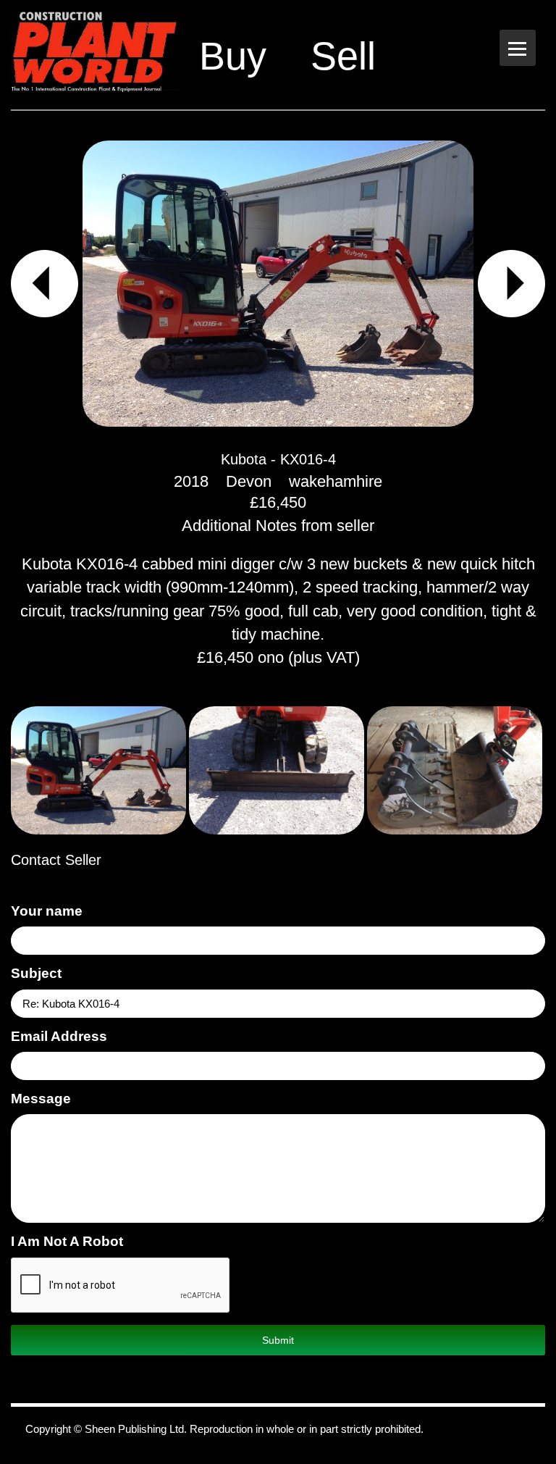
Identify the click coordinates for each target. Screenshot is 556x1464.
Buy (232, 56)
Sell (343, 56)
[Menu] (518, 48)
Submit (278, 1340)
